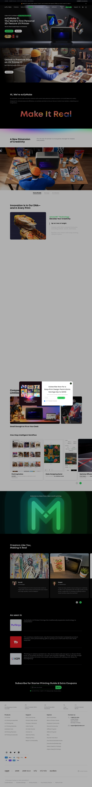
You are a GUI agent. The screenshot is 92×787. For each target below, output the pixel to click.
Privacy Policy (55, 400)
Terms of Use (50, 400)
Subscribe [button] (61, 397)
